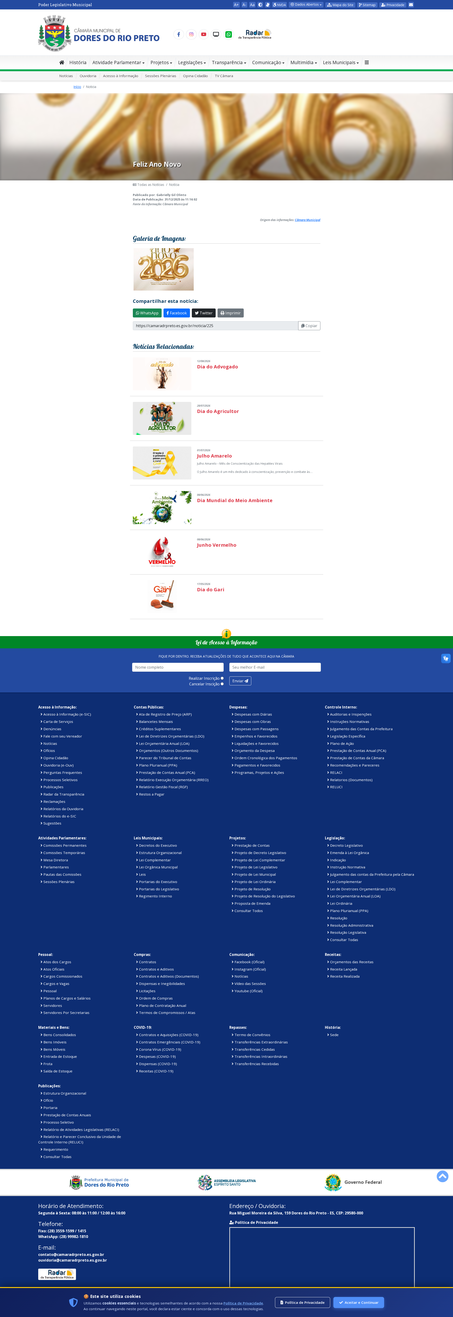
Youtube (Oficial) (248, 990)
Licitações (146, 990)
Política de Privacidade (256, 1222)
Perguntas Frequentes (62, 772)
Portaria (49, 1107)
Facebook (178, 313)
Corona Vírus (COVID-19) (159, 1049)
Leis (142, 874)
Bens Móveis (53, 1049)
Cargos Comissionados (62, 976)
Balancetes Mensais (155, 721)
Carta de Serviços (57, 721)
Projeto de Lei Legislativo (255, 867)
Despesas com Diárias (253, 714)
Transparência (227, 62)
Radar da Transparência (63, 794)
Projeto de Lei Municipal (255, 874)
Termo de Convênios (252, 1034)
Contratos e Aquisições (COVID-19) (168, 1034)
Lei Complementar (154, 860)
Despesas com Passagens (256, 728)
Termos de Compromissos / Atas (166, 1012)
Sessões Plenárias (160, 75)
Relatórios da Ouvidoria (62, 808)
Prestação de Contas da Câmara (356, 757)
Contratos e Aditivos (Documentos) (168, 976)
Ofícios (48, 750)
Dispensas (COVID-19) (157, 1063)
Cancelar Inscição (204, 684)
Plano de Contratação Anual (162, 1005)
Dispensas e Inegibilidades (161, 983)
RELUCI (336, 786)
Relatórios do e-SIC (59, 816)
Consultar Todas (343, 939)
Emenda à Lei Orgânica (349, 852)
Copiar (311, 325)
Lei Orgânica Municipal (158, 867)
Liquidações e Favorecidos (256, 743)
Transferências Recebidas (256, 1063)
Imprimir (232, 313)
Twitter (206, 313)
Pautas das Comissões (61, 874)
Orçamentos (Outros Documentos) (168, 750)
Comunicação (266, 62)
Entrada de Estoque (59, 1056)
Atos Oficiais (53, 969)
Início (77, 86)
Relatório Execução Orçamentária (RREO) (173, 779)
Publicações (52, 786)
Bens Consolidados (59, 1034)
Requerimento (55, 1149)
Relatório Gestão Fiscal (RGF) (163, 786)
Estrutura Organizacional (160, 852)
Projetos (160, 62)
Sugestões (51, 823)
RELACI (335, 772)
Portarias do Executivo (157, 881)
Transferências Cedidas (254, 1049)
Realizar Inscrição (204, 678)
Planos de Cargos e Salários (66, 998)
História (78, 62)
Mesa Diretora (55, 860)
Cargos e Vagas (55, 983)
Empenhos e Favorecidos (255, 736)
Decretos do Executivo (157, 845)
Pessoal (49, 990)
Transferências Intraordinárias (260, 1056)
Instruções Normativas (349, 721)
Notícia (174, 184)
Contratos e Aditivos (156, 969)
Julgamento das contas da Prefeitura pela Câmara (371, 874)
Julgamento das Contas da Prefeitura (361, 728)
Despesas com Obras (252, 721)
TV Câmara (224, 75)
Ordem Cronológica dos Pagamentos (265, 757)
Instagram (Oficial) (250, 969)
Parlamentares (55, 867)
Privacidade (395, 5)
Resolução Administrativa (351, 925)
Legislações (190, 62)
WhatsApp (149, 313)
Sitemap (369, 5)
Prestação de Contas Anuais (66, 1115)
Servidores (52, 1005)
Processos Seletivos (60, 779)
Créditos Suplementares (159, 728)
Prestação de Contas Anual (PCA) (166, 772)
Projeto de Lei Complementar (259, 860)
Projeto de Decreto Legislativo (260, 852)
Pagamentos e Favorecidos (257, 765)
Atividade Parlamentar (116, 62)
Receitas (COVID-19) (155, 1071)
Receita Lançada (343, 969)
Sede (334, 1034)
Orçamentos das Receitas (351, 961)
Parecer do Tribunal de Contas (164, 757)
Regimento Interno (155, 896)
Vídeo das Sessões (250, 983)
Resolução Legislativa (347, 932)
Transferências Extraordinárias (261, 1042)
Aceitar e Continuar (361, 1302)
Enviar (238, 681)
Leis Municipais (339, 62)
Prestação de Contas (252, 845)
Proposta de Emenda (252, 903)
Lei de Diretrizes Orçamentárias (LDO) (171, 736)
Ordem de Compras (155, 998)
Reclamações (53, 801)
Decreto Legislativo (346, 845)
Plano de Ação (341, 743)
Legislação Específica (347, 736)
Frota (47, 1063)
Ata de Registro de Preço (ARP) (165, 714)
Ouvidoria (88, 75)
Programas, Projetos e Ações (259, 772)
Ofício (47, 1100)
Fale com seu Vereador (62, 736)
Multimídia (302, 62)
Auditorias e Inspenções (350, 714)
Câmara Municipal (307, 220)
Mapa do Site (342, 5)
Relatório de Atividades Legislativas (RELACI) (80, 1129)
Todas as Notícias (150, 184)
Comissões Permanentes (64, 845)
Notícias (66, 75)
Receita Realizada (344, 976)
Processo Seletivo (58, 1122)
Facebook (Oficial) (249, 961)
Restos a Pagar (151, 794)
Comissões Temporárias (63, 852)
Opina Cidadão (195, 75)
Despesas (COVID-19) (157, 1056)
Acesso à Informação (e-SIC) (66, 714)
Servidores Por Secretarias (65, 1012)
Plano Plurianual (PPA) (157, 765)
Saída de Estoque (57, 1071)
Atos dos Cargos (56, 961)
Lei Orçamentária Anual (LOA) (163, 743)
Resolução (338, 918)
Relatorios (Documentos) (351, 779)
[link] (267, 4)
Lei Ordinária (340, 903)
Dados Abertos (306, 4)
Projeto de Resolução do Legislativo (264, 896)
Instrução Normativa (347, 867)
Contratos (147, 961)
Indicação (337, 860)
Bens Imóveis (54, 1042)
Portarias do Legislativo (158, 889)
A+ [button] (236, 4)
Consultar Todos (248, 910)
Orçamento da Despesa (254, 750)
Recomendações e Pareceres (354, 765)
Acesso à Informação (120, 75)
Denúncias (51, 728)
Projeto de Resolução (252, 889)
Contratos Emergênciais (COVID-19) (169, 1042)
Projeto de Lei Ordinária (255, 881)
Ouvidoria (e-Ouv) (58, 765)
